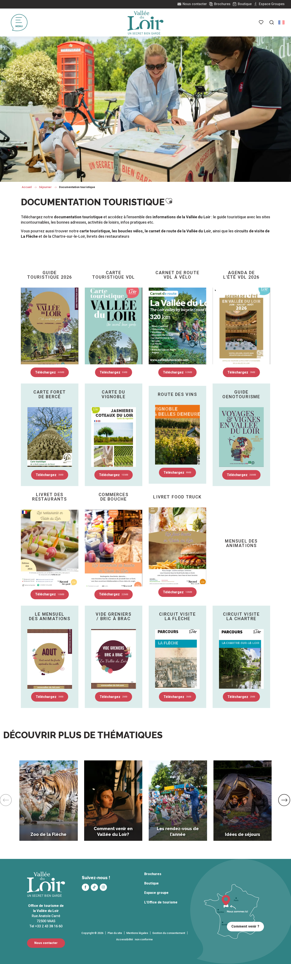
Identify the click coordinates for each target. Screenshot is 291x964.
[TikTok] (94, 887)
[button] (271, 22)
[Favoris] (261, 22)
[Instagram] (103, 887)
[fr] (281, 22)
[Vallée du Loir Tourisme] (145, 23)
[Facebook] (85, 887)
